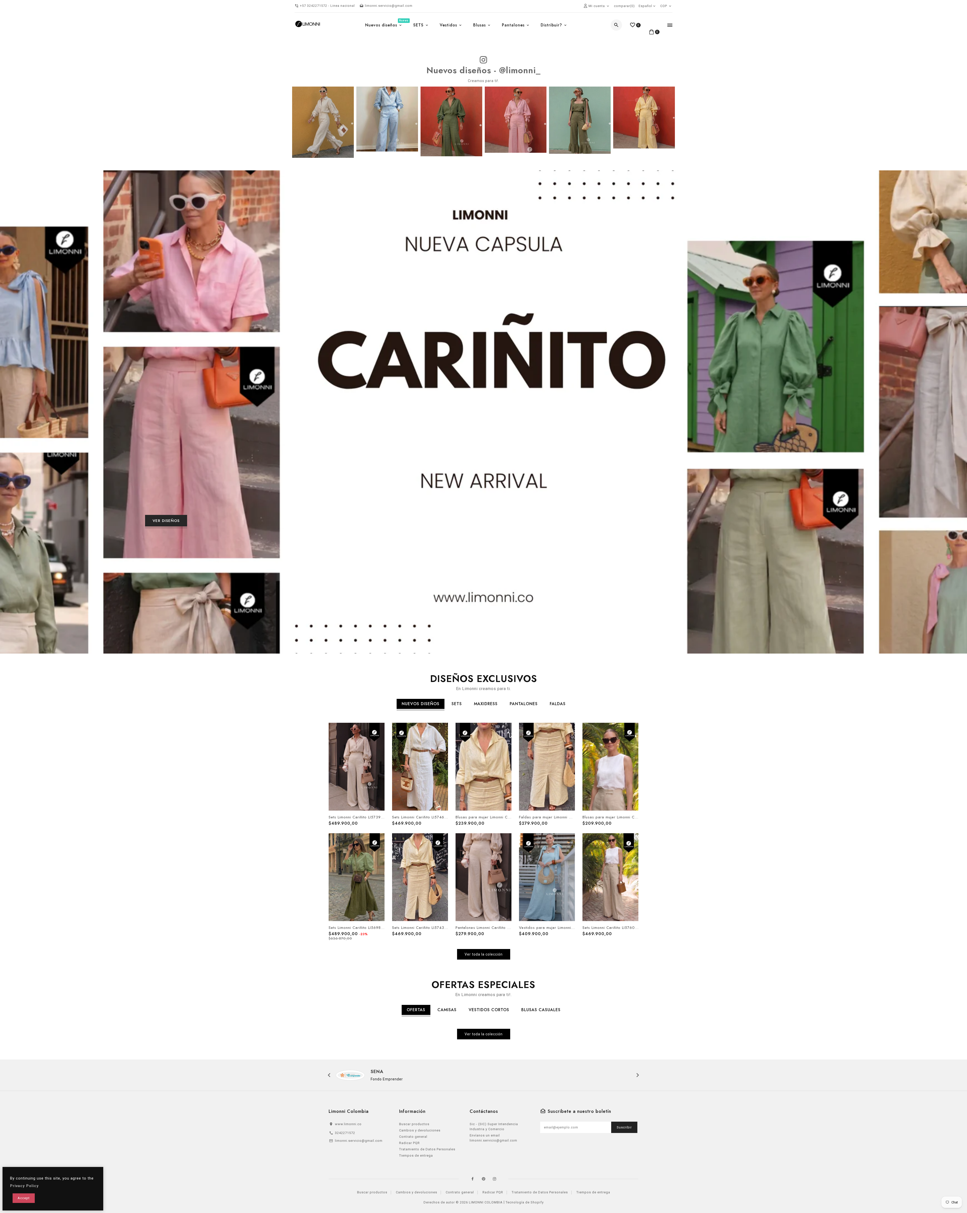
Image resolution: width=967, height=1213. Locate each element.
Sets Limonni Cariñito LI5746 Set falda (420, 817)
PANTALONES (524, 704)
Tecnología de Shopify (525, 1202)
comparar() (624, 6)
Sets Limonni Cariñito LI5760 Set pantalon (610, 927)
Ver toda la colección (484, 954)
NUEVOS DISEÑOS (420, 704)
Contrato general (413, 1137)
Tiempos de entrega (416, 1155)
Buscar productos (414, 1124)
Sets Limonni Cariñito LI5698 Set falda (357, 927)
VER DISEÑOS (166, 520)
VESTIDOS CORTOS (489, 1010)
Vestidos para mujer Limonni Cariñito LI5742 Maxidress (547, 927)
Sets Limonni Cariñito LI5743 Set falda (420, 927)
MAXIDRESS (486, 704)
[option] (483, 412)
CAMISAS (447, 1010)
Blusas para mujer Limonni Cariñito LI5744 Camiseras (483, 817)
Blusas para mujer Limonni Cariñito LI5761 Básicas (610, 817)
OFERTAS (416, 1010)
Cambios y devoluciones (419, 1130)
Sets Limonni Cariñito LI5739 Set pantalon (357, 817)
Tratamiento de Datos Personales (427, 1149)
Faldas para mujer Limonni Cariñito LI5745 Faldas (547, 817)
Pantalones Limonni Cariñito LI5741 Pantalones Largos (483, 927)
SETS (457, 704)
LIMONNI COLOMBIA (486, 1202)
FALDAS (558, 704)
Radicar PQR (409, 1143)
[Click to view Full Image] (322, 121)
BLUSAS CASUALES (541, 1010)
